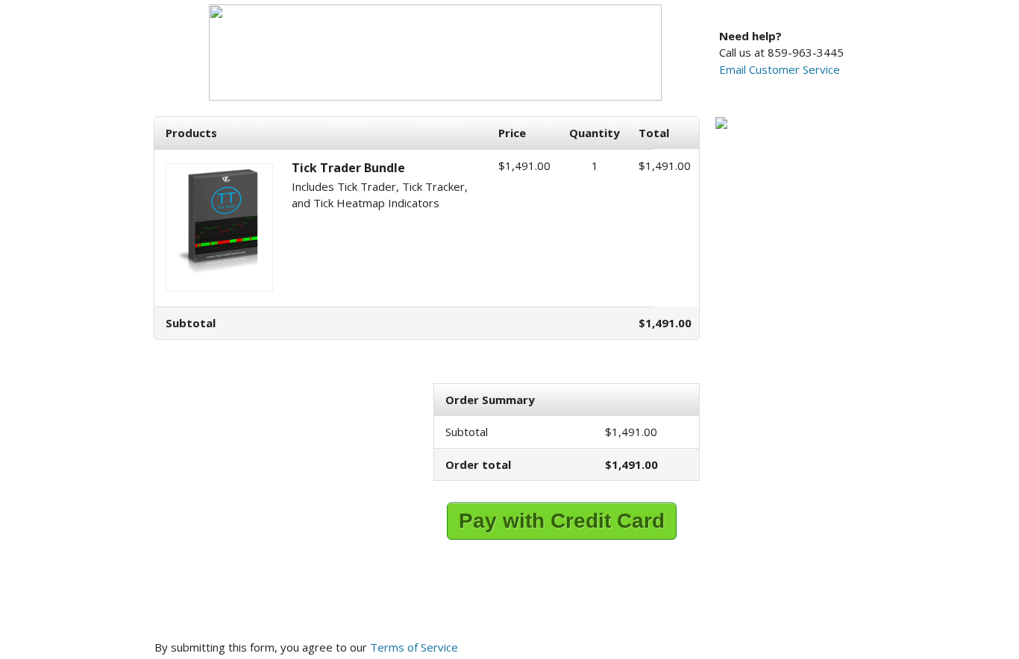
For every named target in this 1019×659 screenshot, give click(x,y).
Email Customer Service (779, 69)
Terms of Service (414, 647)
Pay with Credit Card (562, 520)
